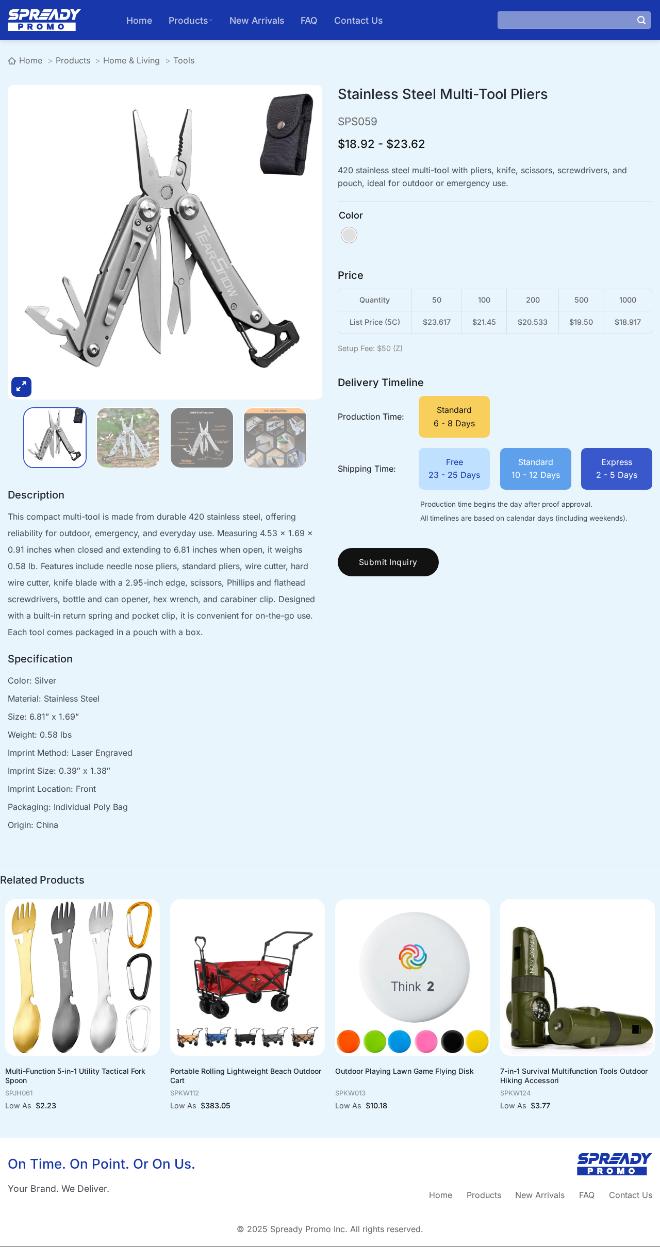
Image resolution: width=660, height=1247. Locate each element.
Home (139, 20)
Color (351, 216)
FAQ (309, 20)
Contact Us (358, 20)
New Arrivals (256, 20)
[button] (21, 387)
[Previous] (35, 257)
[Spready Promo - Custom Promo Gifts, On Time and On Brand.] (59, 20)
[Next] (294, 257)
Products (188, 20)
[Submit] (641, 20)
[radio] (349, 235)
